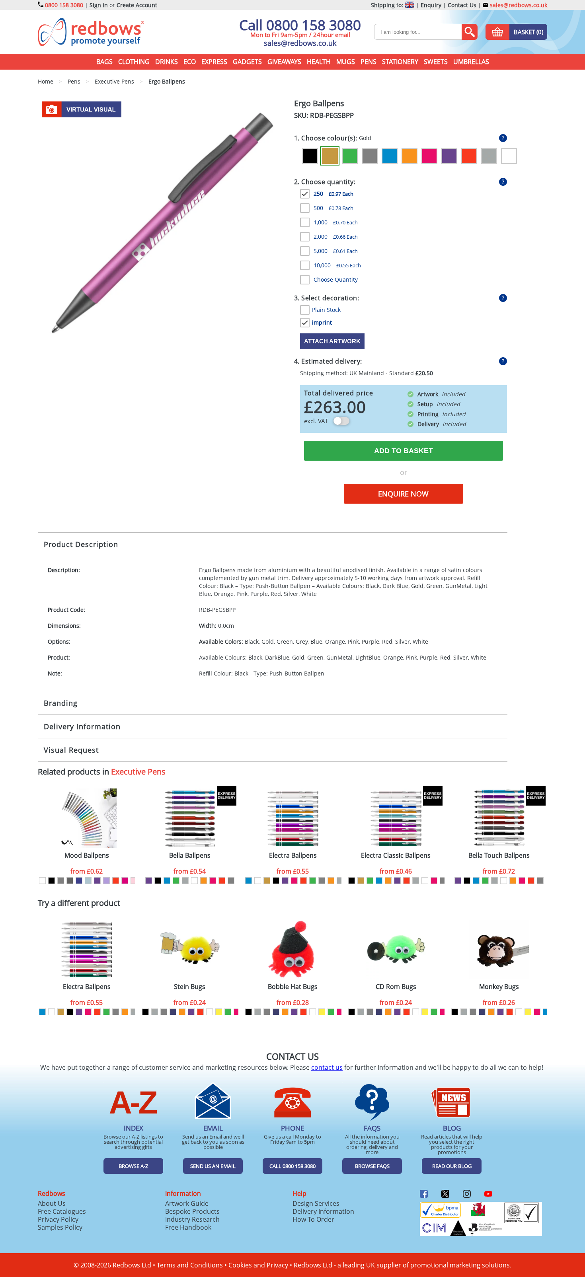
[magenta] (124, 880)
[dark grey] (69, 880)
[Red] (469, 156)
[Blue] (390, 156)
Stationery (400, 61)
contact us (327, 1067)
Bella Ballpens (190, 855)
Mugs (345, 61)
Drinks (166, 61)
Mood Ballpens (86, 855)
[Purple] (449, 156)
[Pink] (429, 156)
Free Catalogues (62, 1211)
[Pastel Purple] (106, 880)
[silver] (185, 880)
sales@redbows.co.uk (517, 5)
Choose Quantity (336, 279)
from (86, 871)
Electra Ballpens (293, 855)
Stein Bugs (189, 987)
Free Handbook (188, 1227)
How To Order (313, 1219)
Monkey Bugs (499, 987)
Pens (368, 61)
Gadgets (247, 61)
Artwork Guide (187, 1203)
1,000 (336, 222)
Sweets (436, 61)
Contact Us (462, 5)
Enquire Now (403, 493)
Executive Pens (138, 771)
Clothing (134, 61)
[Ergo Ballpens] (162, 222)
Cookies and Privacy (258, 1265)
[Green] (350, 156)
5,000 (336, 251)
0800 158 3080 (64, 5)
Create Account (137, 5)
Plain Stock (326, 309)
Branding (61, 703)
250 (333, 193)
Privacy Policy (58, 1219)
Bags (104, 61)
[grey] (60, 880)
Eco (189, 61)
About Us (52, 1203)
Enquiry (431, 5)
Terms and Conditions (190, 1265)
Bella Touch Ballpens (499, 855)
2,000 (336, 236)
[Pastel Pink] (134, 880)
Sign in (99, 5)
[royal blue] (79, 880)
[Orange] (409, 156)
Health (319, 61)
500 (333, 208)
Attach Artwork (332, 341)
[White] (509, 156)
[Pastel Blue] (88, 880)
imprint (322, 322)
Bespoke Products (192, 1211)
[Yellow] (218, 1011)
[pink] (212, 880)
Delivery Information (82, 726)
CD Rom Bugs (396, 987)
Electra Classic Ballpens (396, 855)
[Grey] (370, 156)
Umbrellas (471, 61)
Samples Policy (60, 1227)
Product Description (81, 544)
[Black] (310, 156)
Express (214, 61)
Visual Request (71, 750)
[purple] (97, 880)
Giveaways (284, 61)
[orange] (203, 880)
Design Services (315, 1203)
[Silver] (489, 156)
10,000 (337, 265)
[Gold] (330, 156)
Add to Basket (403, 451)
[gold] (266, 880)
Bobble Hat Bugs (293, 987)
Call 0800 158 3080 (300, 25)
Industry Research (192, 1219)
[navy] (173, 1011)
